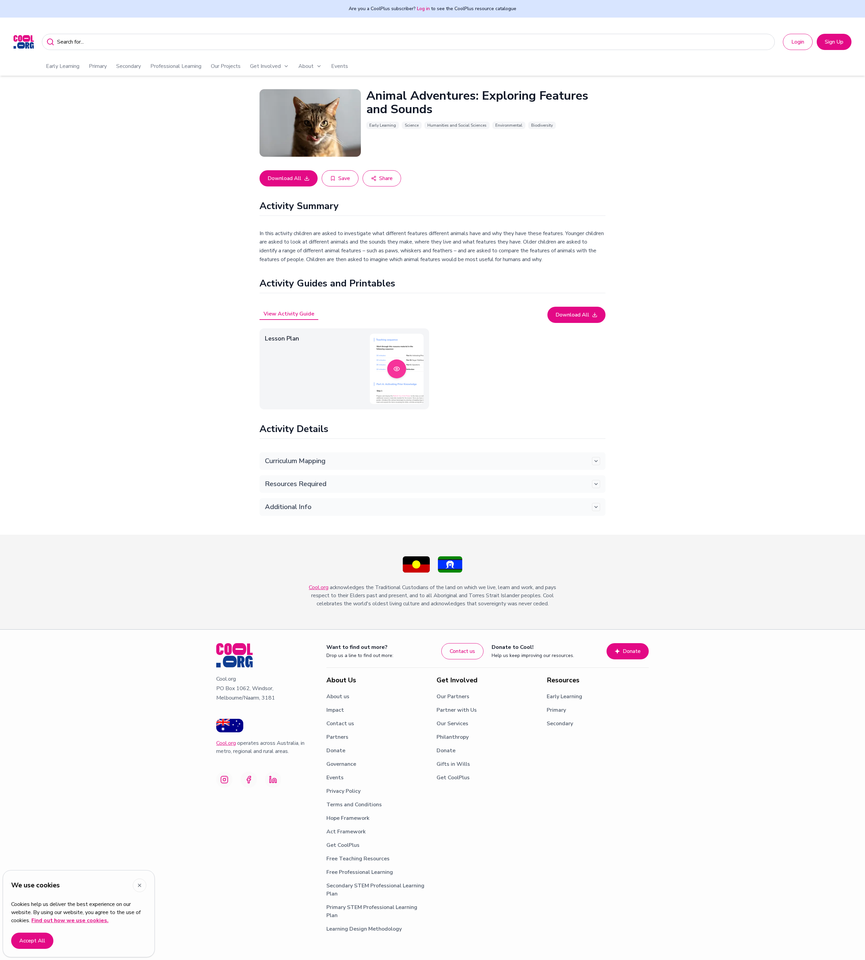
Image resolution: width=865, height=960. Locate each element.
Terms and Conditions (354, 804)
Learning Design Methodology (364, 929)
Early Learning (62, 66)
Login (797, 42)
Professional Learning (175, 66)
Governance (341, 764)
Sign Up (834, 42)
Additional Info (288, 506)
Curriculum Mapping (295, 460)
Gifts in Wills (453, 764)
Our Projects (226, 66)
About (306, 66)
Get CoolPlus (343, 845)
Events (339, 66)
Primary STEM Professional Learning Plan (371, 911)
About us (337, 696)
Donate (632, 651)
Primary (98, 66)
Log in (423, 8)
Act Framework (346, 831)
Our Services (452, 723)
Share (386, 178)
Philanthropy (453, 737)
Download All (284, 178)
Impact (335, 710)
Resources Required (295, 483)
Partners (337, 737)
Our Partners (453, 696)
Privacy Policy (343, 791)
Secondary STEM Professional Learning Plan (375, 890)
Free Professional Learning (359, 872)
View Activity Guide (289, 314)
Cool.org (318, 587)
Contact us (462, 651)
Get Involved (265, 66)
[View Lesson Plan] (396, 368)
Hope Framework (347, 818)
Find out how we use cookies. (69, 920)
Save (344, 178)
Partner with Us (457, 710)
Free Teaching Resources (358, 858)
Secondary (128, 66)
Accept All (32, 940)
